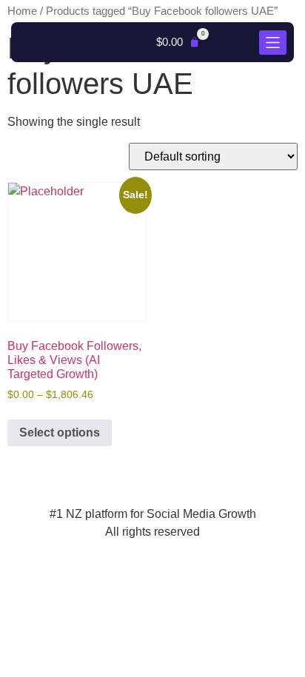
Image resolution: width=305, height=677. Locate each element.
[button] (178, 42)
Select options (59, 432)
